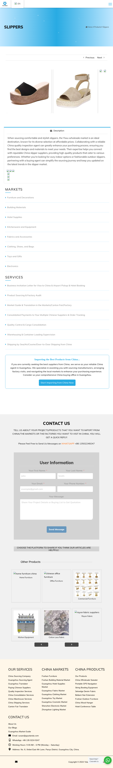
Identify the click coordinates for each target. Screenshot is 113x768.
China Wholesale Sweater (86, 680)
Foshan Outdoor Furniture (86, 699)
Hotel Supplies (14, 217)
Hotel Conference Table (85, 706)
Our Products (81, 676)
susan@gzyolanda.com (28, 736)
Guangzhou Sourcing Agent (20, 680)
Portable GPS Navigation (86, 684)
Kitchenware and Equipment (21, 227)
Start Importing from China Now (57, 382)
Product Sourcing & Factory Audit (24, 295)
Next (99, 57)
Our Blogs (12, 728)
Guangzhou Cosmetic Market (54, 702)
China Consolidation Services (21, 695)
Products (97, 27)
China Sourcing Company (19, 676)
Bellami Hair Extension (85, 695)
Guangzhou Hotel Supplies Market (53, 685)
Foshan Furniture (49, 676)
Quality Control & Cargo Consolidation (26, 324)
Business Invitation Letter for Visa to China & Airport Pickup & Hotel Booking (46, 285)
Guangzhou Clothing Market (54, 694)
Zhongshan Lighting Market (54, 709)
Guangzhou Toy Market (52, 698)
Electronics (12, 266)
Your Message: (56, 496)
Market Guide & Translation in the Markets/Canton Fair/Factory (39, 305)
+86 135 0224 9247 (31, 740)
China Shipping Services (18, 703)
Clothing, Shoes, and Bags (20, 246)
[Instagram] (12, 761)
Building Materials (16, 207)
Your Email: (38, 483)
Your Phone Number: (75, 483)
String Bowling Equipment (86, 687)
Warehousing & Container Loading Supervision (31, 334)
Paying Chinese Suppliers (19, 687)
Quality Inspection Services (20, 691)
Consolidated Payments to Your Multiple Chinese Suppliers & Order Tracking (46, 315)
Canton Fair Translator (18, 706)
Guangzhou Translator (18, 684)
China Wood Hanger (84, 703)
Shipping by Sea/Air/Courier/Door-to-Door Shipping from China (39, 344)
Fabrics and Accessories (19, 236)
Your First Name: (38, 470)
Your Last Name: (75, 470)
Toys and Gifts (14, 256)
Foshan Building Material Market (56, 680)
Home (90, 27)
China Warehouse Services (20, 699)
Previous (90, 57)
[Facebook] (8, 761)
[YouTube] (5, 761)
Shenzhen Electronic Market (54, 706)
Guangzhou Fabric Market (53, 691)
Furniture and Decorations (20, 197)
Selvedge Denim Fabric (85, 691)
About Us (12, 724)
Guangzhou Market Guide (19, 731)
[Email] (16, 761)
